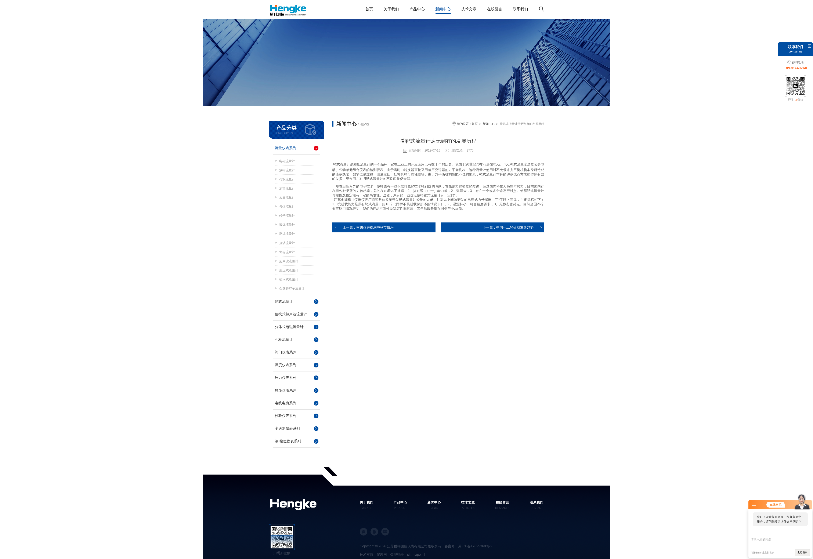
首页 (369, 9)
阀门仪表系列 (285, 352)
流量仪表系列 (285, 148)
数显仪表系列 (285, 390)
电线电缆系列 (285, 403)
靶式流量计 (287, 234)
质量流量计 (287, 197)
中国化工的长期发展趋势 (515, 227)
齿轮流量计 (287, 252)
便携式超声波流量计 (291, 314)
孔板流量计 (287, 179)
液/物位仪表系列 (288, 441)
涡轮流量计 (287, 188)
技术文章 (468, 9)
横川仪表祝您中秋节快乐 (375, 227)
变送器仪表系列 (287, 428)
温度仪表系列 (285, 365)
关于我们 (391, 9)
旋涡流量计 (287, 243)
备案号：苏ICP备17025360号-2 (468, 546)
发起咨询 (802, 552)
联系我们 (520, 9)
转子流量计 (287, 215)
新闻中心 (443, 9)
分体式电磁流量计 (289, 327)
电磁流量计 (287, 161)
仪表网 (382, 554)
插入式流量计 (288, 279)
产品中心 (417, 9)
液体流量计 (287, 224)
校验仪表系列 (285, 416)
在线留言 (494, 9)
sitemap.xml (416, 554)
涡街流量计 (287, 170)
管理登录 (397, 554)
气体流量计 (287, 206)
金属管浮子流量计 (292, 288)
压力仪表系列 (285, 378)
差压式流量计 (288, 270)
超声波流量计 (288, 261)
